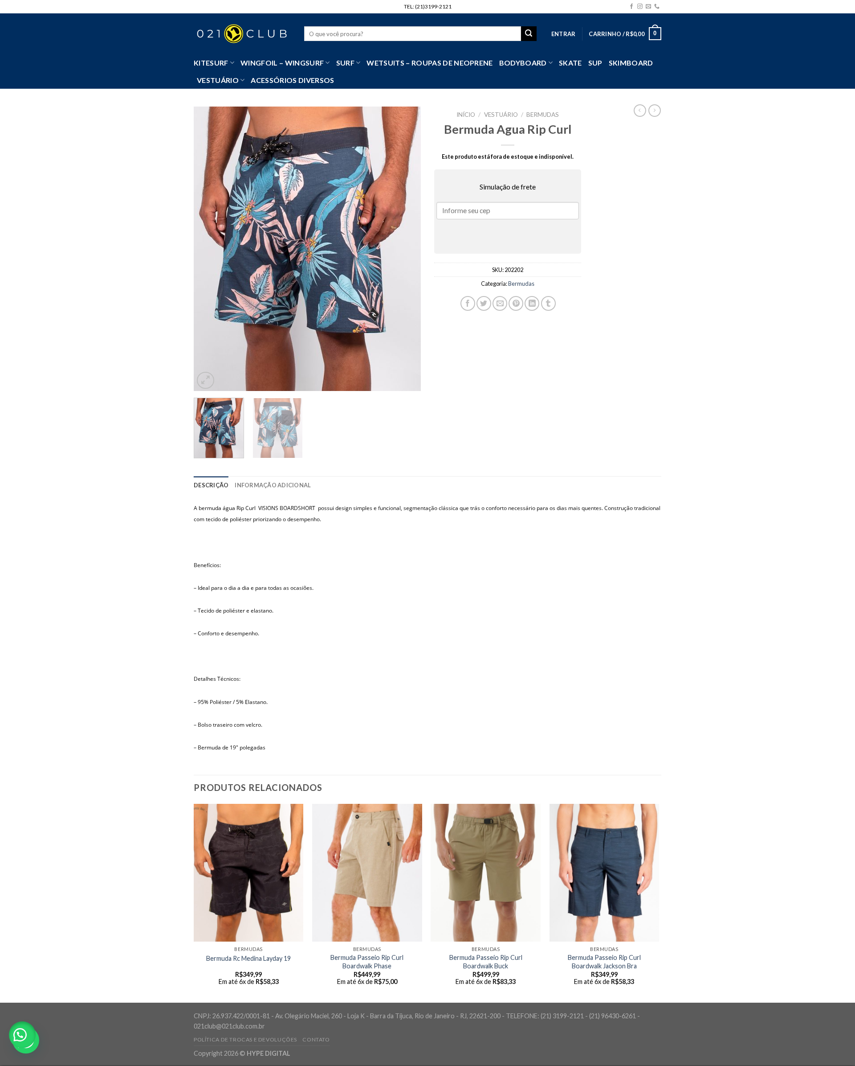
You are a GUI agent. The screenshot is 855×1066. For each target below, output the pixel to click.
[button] (22, 1034)
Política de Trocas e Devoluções (245, 1039)
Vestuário (501, 114)
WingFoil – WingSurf (282, 62)
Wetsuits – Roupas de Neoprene (429, 62)
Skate (570, 62)
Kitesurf (211, 62)
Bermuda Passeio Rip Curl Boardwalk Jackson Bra (604, 962)
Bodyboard (523, 62)
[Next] (405, 249)
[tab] (211, 485)
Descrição (211, 485)
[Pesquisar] (528, 33)
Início (465, 114)
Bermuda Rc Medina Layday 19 (248, 958)
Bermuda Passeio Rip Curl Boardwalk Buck (485, 962)
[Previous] (209, 249)
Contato (316, 1039)
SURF (345, 62)
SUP (595, 62)
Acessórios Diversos (292, 80)
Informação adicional (273, 485)
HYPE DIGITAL (268, 1053)
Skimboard (631, 62)
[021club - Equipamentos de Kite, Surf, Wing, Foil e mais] (242, 34)
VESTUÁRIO (218, 80)
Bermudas (542, 114)
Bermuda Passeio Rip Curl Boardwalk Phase (366, 962)
